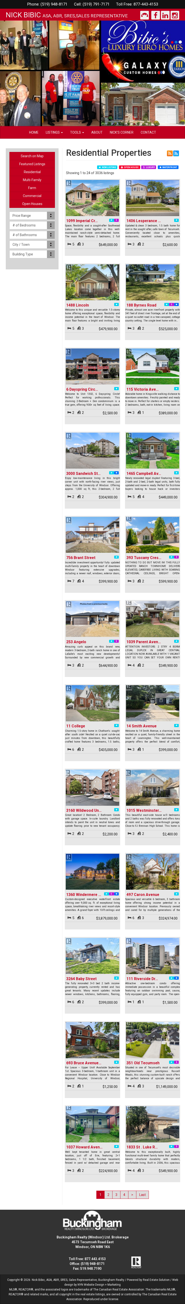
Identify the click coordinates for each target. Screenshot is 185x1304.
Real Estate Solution (156, 1280)
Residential (32, 172)
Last (142, 1195)
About (97, 132)
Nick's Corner (121, 132)
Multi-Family (32, 180)
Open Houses (32, 204)
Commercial (32, 196)
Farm (32, 188)
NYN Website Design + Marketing (99, 1284)
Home (34, 132)
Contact (148, 132)
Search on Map (32, 156)
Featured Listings (32, 164)
